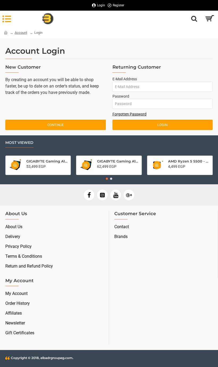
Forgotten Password (129, 114)
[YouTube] (115, 195)
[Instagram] (102, 195)
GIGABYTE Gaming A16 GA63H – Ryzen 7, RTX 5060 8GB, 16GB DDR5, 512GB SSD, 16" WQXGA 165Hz (117, 161)
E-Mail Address (124, 79)
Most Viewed (19, 142)
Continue (55, 125)
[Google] (129, 195)
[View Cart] (209, 19)
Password (120, 96)
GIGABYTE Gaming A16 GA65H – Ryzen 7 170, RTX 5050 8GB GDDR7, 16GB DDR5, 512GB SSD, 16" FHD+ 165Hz (47, 161)
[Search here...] (194, 19)
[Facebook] (89, 195)
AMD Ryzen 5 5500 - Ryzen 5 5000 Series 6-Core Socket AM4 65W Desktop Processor (188, 161)
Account (21, 33)
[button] (107, 179)
